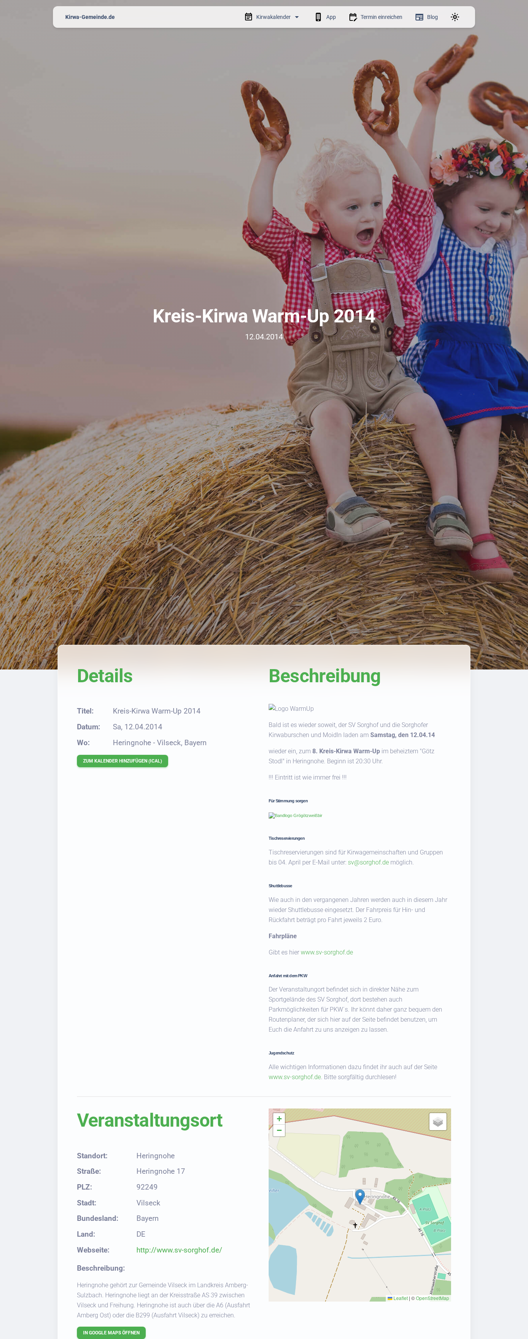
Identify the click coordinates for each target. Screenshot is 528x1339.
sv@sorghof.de (368, 862)
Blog (432, 17)
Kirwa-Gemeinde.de (90, 17)
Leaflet (400, 1298)
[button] (360, 1197)
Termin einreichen (381, 17)
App (331, 17)
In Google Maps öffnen (111, 1333)
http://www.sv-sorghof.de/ (179, 1250)
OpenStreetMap (432, 1298)
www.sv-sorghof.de (327, 952)
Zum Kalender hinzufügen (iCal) (122, 761)
